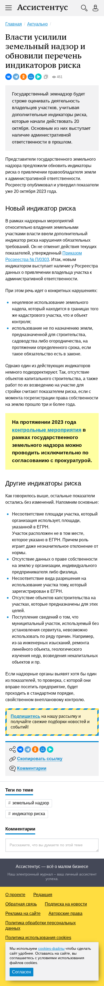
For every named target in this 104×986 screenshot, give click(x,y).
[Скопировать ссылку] (46, 76)
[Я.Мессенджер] (38, 76)
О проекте (15, 894)
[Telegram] (16, 76)
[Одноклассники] (23, 76)
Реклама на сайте (23, 913)
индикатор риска (28, 813)
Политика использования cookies (38, 937)
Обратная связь (21, 904)
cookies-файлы (51, 948)
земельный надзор (30, 803)
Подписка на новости (66, 904)
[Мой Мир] (31, 76)
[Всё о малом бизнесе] (42, 8)
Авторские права (65, 913)
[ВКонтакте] (8, 76)
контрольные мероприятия (46, 430)
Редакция (42, 894)
